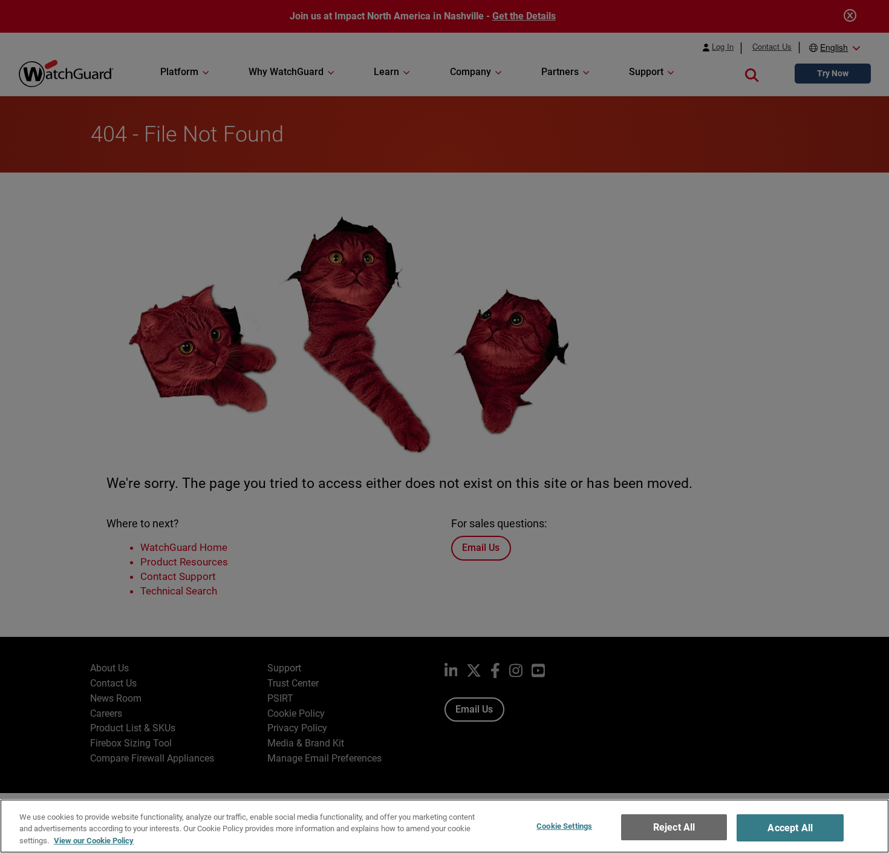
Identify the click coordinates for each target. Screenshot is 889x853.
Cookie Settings (564, 826)
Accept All (790, 828)
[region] (444, 826)
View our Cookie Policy (94, 840)
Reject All (674, 827)
